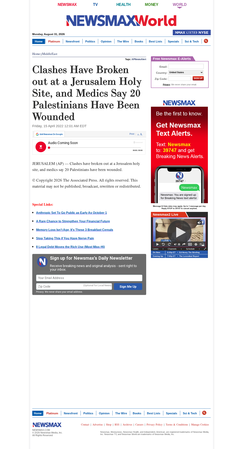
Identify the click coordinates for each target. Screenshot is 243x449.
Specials (173, 41)
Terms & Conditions (177, 424)
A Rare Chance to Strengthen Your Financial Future (73, 221)
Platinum (54, 41)
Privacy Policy (155, 424)
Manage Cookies (200, 424)
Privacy (40, 292)
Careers (139, 424)
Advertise (97, 424)
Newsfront (73, 41)
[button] (206, 41)
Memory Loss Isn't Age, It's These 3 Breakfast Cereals (74, 229)
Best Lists (155, 41)
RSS (117, 424)
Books (139, 41)
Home (39, 41)
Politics (90, 41)
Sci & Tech (192, 41)
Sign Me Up (128, 286)
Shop (108, 424)
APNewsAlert (139, 59)
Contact (85, 424)
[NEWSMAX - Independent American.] (121, 20)
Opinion (106, 41)
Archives (127, 424)
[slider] (179, 244)
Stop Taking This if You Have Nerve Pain (65, 238)
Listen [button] (155, 249)
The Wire (123, 41)
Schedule (190, 249)
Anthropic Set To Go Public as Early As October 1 (71, 212)
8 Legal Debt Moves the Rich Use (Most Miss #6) (70, 246)
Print (131, 134)
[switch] (175, 244)
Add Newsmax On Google (51, 134)
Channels (172, 249)
